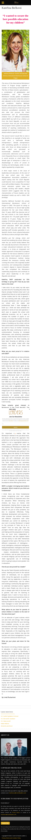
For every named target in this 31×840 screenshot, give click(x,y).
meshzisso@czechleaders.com (23, 420)
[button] (15, 417)
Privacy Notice (11, 420)
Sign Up (15, 427)
